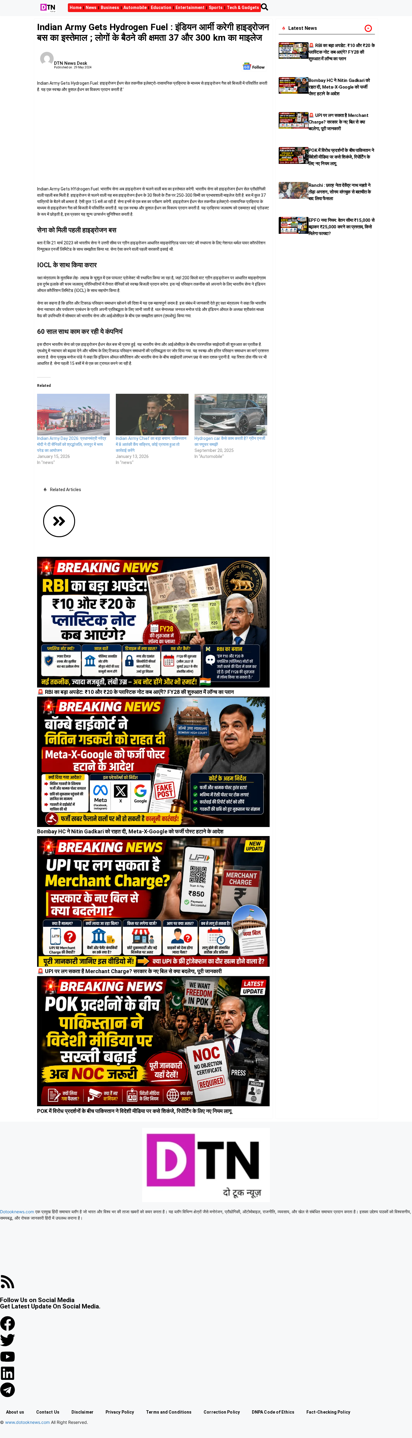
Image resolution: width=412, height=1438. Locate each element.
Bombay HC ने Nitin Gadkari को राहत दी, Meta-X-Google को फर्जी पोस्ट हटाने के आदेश (130, 831)
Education (161, 7)
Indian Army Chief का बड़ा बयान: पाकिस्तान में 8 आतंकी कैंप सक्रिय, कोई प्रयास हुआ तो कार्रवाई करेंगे (151, 444)
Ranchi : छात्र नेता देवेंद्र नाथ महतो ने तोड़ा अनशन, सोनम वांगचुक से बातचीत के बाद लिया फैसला (340, 192)
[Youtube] (7, 1356)
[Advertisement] (153, 141)
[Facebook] (7, 1323)
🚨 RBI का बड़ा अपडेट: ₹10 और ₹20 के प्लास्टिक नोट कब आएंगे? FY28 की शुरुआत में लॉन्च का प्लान (135, 692)
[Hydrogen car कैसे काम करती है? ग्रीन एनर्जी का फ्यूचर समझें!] (231, 414)
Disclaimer (82, 1412)
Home (75, 7)
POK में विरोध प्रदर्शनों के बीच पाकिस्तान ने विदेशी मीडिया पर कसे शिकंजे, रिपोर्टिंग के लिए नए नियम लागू (134, 1111)
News (91, 7)
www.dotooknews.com (27, 1422)
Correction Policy (222, 1412)
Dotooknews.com (17, 1211)
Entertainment (190, 7)
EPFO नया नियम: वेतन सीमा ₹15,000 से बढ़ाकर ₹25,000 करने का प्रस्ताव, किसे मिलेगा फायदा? (341, 227)
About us (15, 1412)
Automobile (135, 7)
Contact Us (47, 1412)
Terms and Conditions (169, 1412)
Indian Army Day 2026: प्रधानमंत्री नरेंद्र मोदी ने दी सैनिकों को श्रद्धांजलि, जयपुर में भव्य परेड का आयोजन (71, 444)
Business (110, 7)
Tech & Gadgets (243, 7)
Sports (216, 7)
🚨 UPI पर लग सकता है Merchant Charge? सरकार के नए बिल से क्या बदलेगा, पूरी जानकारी (129, 971)
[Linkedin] (7, 1373)
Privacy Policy (120, 1412)
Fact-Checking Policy (328, 1412)
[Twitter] (7, 1340)
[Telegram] (7, 1389)
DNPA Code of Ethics (273, 1412)
